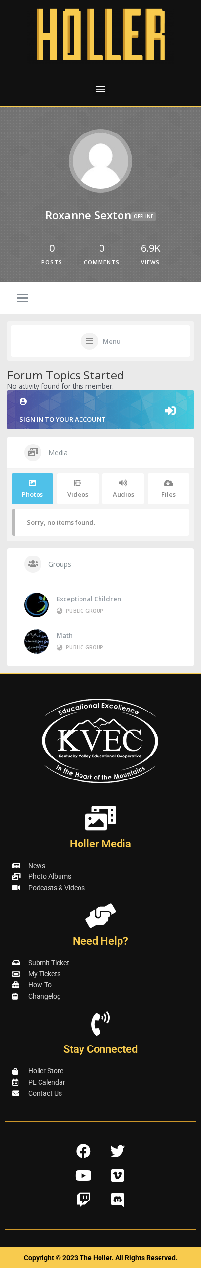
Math (65, 635)
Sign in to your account (63, 419)
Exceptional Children (89, 598)
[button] (101, 88)
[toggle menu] (22, 299)
